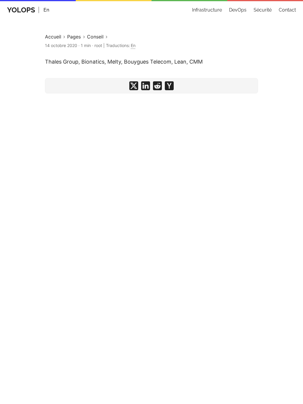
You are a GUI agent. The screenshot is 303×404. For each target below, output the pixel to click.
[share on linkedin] (145, 85)
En (46, 10)
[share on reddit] (157, 85)
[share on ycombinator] (169, 85)
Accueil (53, 37)
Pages (74, 37)
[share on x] (133, 85)
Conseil (95, 37)
